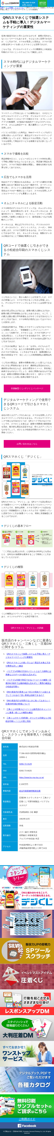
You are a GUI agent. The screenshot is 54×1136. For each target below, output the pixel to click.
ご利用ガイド (27, 1118)
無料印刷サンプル (42, 3)
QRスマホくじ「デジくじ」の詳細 (27, 628)
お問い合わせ (27, 5)
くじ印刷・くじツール (15, 8)
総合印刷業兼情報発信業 (30, 791)
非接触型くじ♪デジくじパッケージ (27, 388)
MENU (50, 3)
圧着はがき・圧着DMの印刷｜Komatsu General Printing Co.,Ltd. (25, 1131)
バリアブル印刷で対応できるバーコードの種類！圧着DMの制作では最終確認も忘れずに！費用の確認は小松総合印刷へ (28, 683)
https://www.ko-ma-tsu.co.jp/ (31, 777)
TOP (2, 8)
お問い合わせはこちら (27, 444)
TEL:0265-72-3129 (28, 2)
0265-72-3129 (25, 764)
